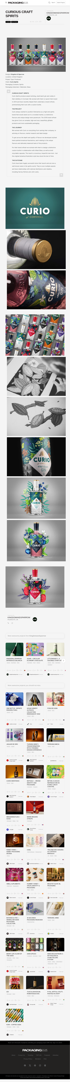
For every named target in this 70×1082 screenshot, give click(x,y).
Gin (12, 712)
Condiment (29, 956)
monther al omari (12, 724)
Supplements (15, 886)
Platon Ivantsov (12, 897)
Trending (30, 1055)
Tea (17, 821)
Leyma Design (33, 897)
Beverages (9, 821)
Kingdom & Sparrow (17, 74)
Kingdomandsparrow (58, 13)
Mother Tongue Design (53, 1004)
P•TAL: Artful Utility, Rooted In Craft (55, 992)
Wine (18, 662)
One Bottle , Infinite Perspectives (14, 709)
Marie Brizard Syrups (32, 817)
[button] (49, 2)
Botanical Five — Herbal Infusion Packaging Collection (12, 920)
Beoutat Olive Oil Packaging (54, 884)
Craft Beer (50, 664)
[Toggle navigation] (6, 2)
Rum (53, 710)
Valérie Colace (53, 863)
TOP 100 (38, 1055)
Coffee (14, 1026)
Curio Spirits (14, 82)
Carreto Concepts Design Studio (13, 760)
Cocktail (53, 788)
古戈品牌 (11, 829)
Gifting (14, 821)
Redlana (52, 933)
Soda (18, 1026)
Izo (7, 991)
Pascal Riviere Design (33, 829)
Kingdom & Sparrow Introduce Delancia (14, 659)
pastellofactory (53, 760)
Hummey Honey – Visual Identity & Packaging (33, 885)
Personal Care (38, 852)
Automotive (29, 786)
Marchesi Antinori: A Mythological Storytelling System (55, 956)
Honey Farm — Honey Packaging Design (13, 851)
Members (38, 1059)
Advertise (55, 1055)
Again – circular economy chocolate (35, 659)
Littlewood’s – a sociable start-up (54, 659)
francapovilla (32, 1004)
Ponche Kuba (52, 708)
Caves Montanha (12, 781)
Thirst (51, 724)
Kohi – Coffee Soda (13, 1024)
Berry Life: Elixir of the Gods (14, 954)
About (13, 1055)
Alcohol (8, 22)
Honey (8, 855)
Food (34, 662)
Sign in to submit (57, 1042)
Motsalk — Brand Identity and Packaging (33, 782)
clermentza (32, 933)
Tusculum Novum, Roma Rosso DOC (33, 992)
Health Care (9, 886)
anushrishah (32, 971)
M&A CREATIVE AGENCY (33, 760)
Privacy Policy (28, 1059)
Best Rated (14, 22)
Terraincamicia (53, 744)
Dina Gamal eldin (53, 897)
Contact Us (21, 1055)
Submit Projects (61, 2)
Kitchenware (56, 995)
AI (48, 855)
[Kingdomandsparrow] (49, 18)
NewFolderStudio (13, 1004)
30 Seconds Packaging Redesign (35, 918)
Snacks (38, 662)
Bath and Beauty (30, 852)
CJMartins (11, 1034)
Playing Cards (50, 963)
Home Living (50, 995)
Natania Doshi (53, 971)
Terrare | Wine (53, 918)
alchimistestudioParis (34, 863)
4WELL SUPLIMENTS (13, 884)
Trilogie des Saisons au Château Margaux (55, 851)
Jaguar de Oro (12, 744)
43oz (31, 724)
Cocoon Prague (53, 796)
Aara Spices (31, 954)
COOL (29, 850)
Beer (53, 662)
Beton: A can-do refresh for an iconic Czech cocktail (53, 783)
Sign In (53, 2)
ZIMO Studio (12, 863)
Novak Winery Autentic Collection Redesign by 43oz (33, 711)
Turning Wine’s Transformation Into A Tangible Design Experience (34, 747)
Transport (35, 786)
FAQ (45, 1059)
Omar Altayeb (33, 796)
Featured (47, 1055)
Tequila (12, 746)
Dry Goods (35, 956)
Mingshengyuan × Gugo (13, 817)
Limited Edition (59, 961)
